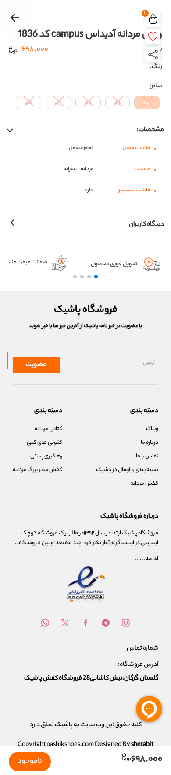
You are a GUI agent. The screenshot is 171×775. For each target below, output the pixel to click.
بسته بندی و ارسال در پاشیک (127, 470)
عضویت (36, 365)
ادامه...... (146, 559)
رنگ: (156, 67)
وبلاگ (152, 429)
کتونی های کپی (44, 442)
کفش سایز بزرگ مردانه (37, 470)
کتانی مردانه (48, 429)
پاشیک (64, 725)
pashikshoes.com (70, 745)
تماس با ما (147, 456)
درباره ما (149, 442)
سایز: (156, 86)
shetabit (142, 745)
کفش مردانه (144, 483)
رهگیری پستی (46, 456)
